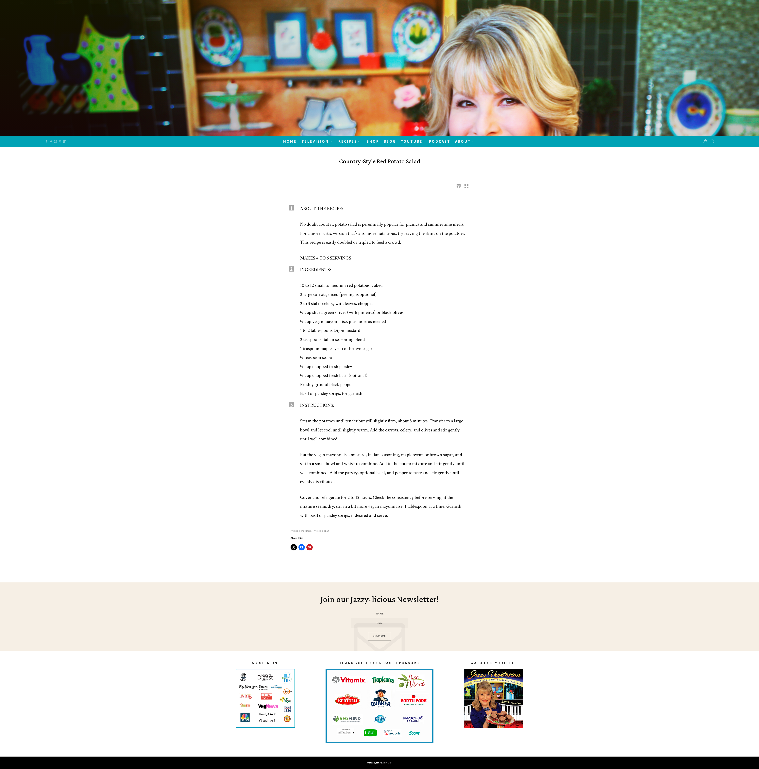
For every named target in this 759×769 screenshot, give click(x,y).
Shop (373, 141)
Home (290, 141)
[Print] (459, 185)
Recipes (347, 141)
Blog (390, 141)
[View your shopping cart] (705, 141)
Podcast (439, 141)
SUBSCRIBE (379, 636)
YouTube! (412, 141)
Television (315, 141)
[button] (466, 185)
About (463, 141)
